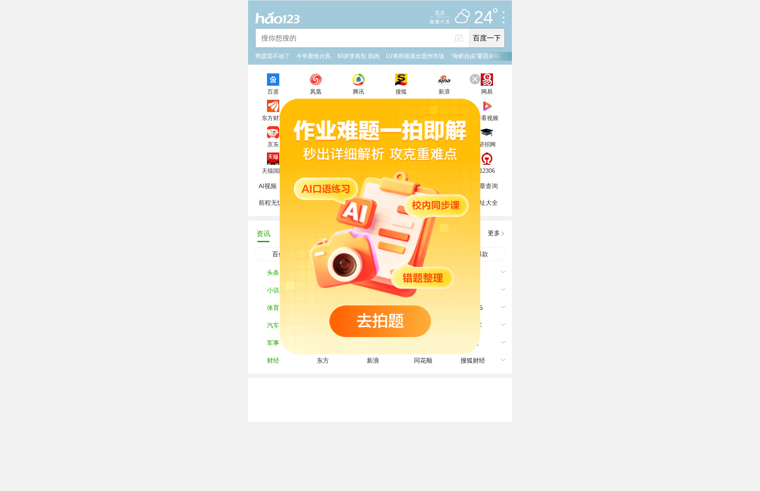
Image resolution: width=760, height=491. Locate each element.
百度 (273, 91)
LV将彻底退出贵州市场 (415, 56)
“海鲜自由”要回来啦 (475, 56)
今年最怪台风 (313, 56)
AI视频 (268, 185)
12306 (487, 170)
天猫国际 (273, 170)
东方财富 (273, 118)
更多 (494, 232)
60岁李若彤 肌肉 (358, 56)
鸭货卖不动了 (273, 56)
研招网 (487, 144)
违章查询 (485, 185)
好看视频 (486, 118)
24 (483, 17)
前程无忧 (271, 202)
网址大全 (485, 202)
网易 (487, 91)
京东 (273, 144)
